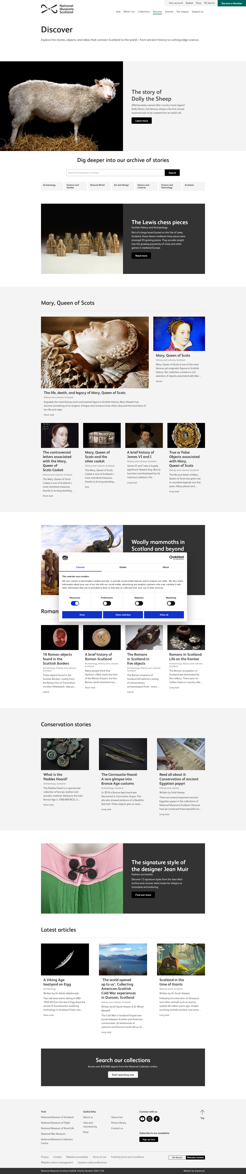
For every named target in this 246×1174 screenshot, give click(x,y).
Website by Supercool (194, 1171)
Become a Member (232, 3)
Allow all (164, 615)
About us (88, 1117)
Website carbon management (57, 1162)
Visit (118, 11)
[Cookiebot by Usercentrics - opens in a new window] (171, 558)
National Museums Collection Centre (57, 1141)
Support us (197, 11)
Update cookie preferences (92, 1162)
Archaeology (49, 185)
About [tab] (166, 567)
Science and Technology (167, 186)
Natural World (97, 185)
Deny (82, 615)
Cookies (57, 1157)
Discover (157, 11)
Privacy (45, 1157)
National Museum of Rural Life (57, 1128)
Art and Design (121, 185)
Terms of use (99, 1157)
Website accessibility (77, 1157)
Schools (169, 11)
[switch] (107, 603)
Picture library (118, 1122)
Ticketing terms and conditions (127, 1157)
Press (86, 1132)
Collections (144, 11)
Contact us (117, 1128)
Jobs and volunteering (90, 1124)
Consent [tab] (80, 567)
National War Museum (53, 1133)
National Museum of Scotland (57, 1117)
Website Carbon (195, 1157)
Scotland (189, 185)
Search (172, 172)
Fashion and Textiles (73, 186)
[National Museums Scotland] (57, 8)
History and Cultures (143, 186)
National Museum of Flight (55, 1122)
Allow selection (123, 615)
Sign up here (149, 1139)
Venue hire (117, 1117)
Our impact (183, 11)
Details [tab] (123, 567)
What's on (129, 11)
